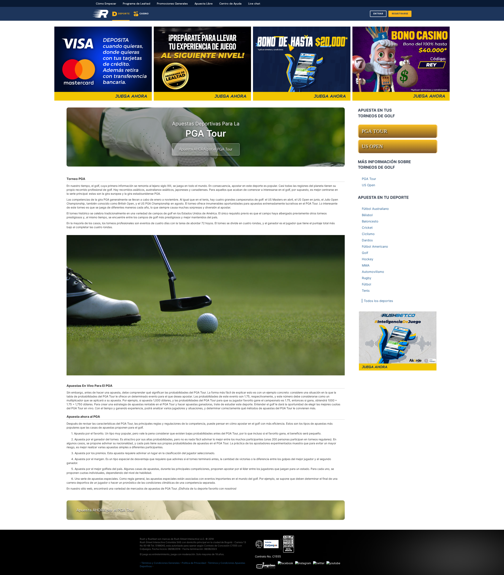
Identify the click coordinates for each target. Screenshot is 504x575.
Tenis (366, 291)
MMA (366, 265)
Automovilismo (373, 272)
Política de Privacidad (194, 562)
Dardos (367, 240)
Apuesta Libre (204, 3)
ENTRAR (378, 13)
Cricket (367, 228)
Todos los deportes (378, 301)
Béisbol (367, 215)
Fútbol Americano (375, 246)
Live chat (254, 3)
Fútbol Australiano (375, 209)
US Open (372, 146)
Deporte (124, 13)
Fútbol (366, 284)
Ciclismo (368, 234)
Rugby (366, 278)
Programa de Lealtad (136, 3)
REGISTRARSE (400, 13)
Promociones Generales (172, 3)
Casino (144, 13)
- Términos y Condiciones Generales (160, 562)
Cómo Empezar (106, 3)
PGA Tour (374, 131)
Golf (365, 253)
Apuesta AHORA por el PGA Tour (206, 149)
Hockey (367, 259)
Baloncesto (370, 221)
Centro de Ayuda (230, 3)
